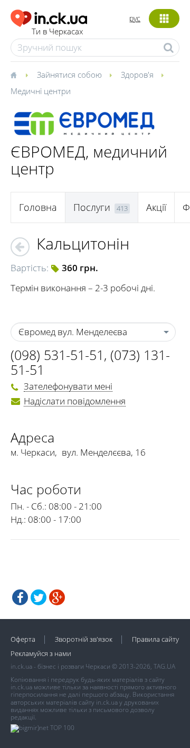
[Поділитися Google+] (57, 597)
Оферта (23, 639)
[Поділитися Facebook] (20, 597)
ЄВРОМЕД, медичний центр (89, 160)
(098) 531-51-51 (57, 355)
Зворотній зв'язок (83, 639)
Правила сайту (155, 639)
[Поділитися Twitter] (38, 597)
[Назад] (20, 246)
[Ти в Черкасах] (49, 16)
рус (134, 18)
